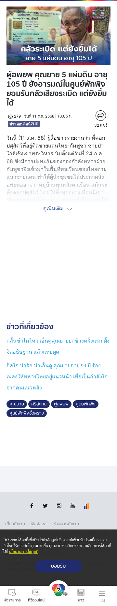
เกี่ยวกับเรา (15, 523)
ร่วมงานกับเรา (66, 523)
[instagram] (59, 506)
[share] (100, 115)
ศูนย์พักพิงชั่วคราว (26, 413)
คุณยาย (16, 404)
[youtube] (72, 506)
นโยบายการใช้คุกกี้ (23, 552)
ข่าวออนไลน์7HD (24, 123)
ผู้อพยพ (61, 404)
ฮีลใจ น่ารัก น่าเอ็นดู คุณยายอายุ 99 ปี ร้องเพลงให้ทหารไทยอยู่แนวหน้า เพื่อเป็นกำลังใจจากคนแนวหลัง (57, 376)
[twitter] (45, 506)
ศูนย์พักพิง (86, 404)
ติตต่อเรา (39, 523)
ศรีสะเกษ (39, 404)
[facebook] (31, 506)
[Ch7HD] (58, 596)
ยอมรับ (58, 566)
